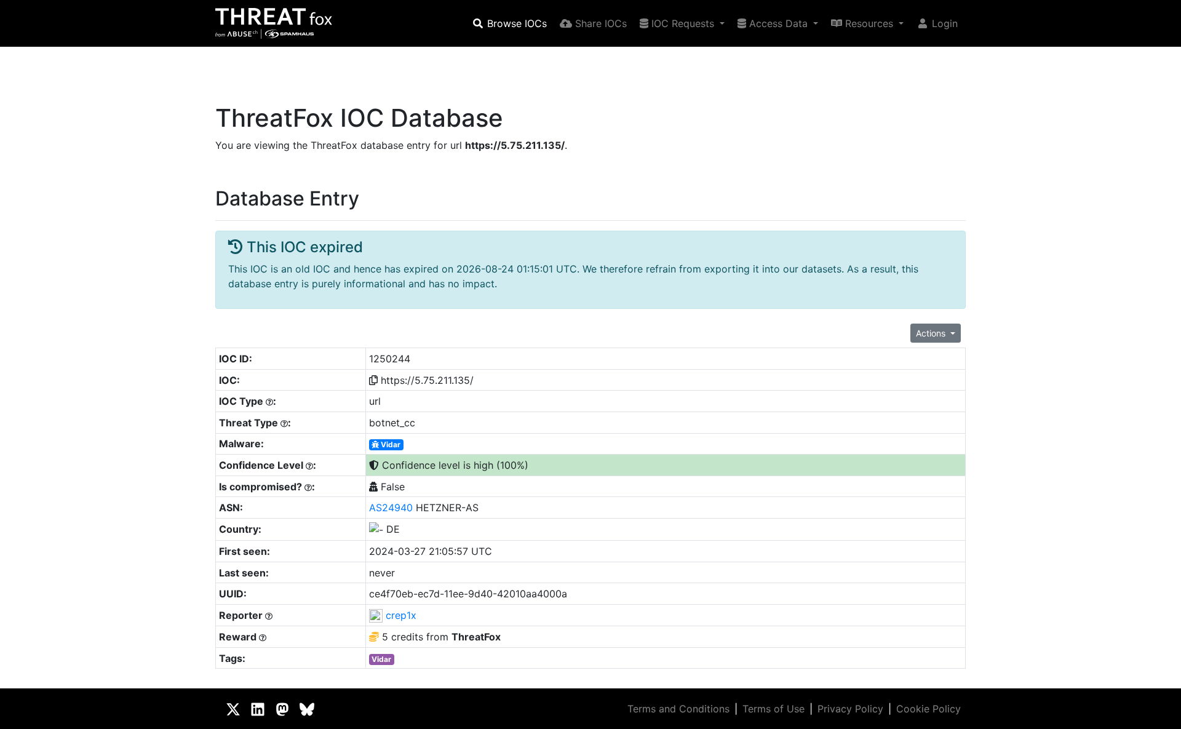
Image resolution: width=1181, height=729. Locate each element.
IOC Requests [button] (682, 23)
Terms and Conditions (678, 709)
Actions (932, 333)
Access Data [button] (778, 23)
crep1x (401, 615)
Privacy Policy (850, 709)
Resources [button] (869, 23)
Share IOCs (599, 23)
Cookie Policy (928, 709)
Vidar (389, 444)
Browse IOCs (515, 23)
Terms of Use (773, 709)
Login (943, 23)
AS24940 (391, 507)
